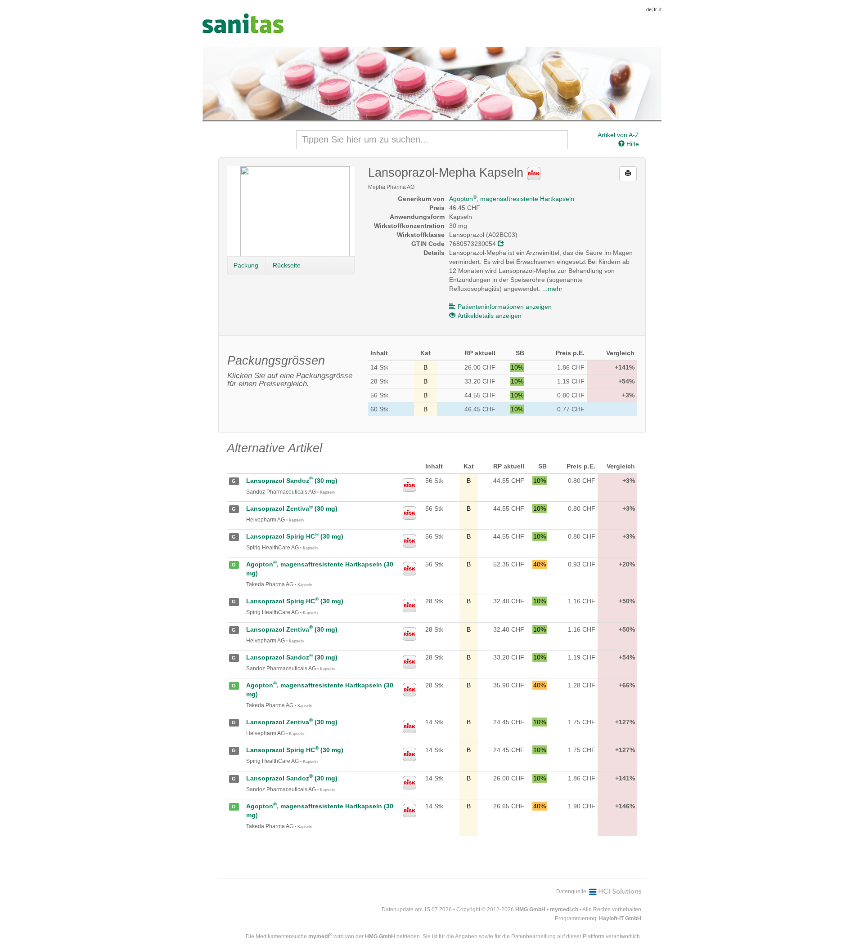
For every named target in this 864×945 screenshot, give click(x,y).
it (660, 9)
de (649, 9)
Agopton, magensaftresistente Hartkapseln (511, 198)
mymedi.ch (564, 909)
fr (655, 9)
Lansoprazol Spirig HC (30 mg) (294, 536)
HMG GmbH (530, 909)
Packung (246, 265)
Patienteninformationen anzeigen (505, 306)
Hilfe (632, 143)
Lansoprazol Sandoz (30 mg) (292, 480)
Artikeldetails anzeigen (490, 315)
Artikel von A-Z (618, 134)
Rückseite (287, 265)
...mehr (552, 288)
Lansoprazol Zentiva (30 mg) (292, 508)
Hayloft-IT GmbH (620, 918)
